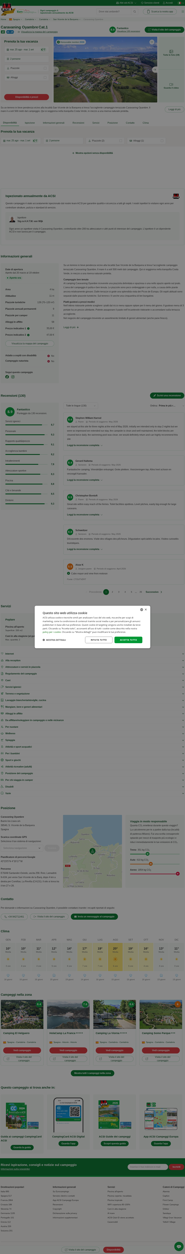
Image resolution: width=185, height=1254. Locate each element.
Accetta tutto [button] (128, 639)
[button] (54, 640)
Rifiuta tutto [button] (99, 639)
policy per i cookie (52, 631)
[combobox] (141, 609)
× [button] (146, 609)
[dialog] (92, 627)
